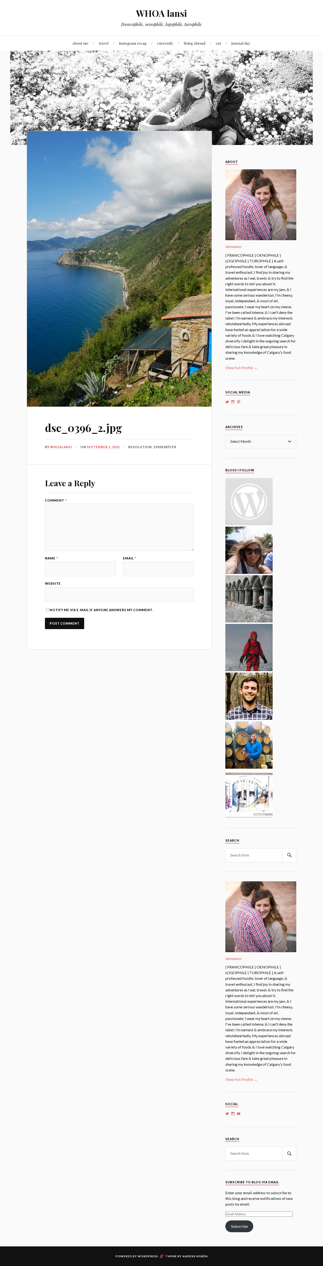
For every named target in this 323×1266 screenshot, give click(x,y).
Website (53, 583)
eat (218, 43)
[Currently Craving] (249, 572)
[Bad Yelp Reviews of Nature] (249, 669)
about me (80, 43)
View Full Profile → (241, 367)
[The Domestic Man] (249, 718)
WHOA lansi (161, 13)
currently (165, 43)
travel (104, 43)
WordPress (148, 1256)
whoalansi (61, 447)
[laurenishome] (249, 816)
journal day (240, 43)
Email (129, 558)
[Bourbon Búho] (249, 767)
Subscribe (239, 1226)
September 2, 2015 (103, 447)
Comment (56, 500)
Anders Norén (195, 1256)
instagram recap (133, 43)
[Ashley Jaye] (249, 621)
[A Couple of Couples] (249, 523)
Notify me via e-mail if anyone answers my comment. (101, 610)
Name (51, 558)
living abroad (194, 43)
